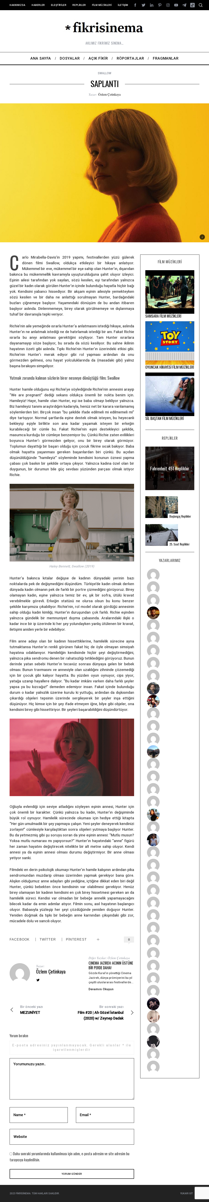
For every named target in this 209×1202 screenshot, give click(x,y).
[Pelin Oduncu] (169, 814)
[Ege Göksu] (169, 865)
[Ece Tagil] (169, 966)
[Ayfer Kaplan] (169, 701)
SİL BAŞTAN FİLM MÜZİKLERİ (164, 418)
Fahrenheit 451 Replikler (169, 468)
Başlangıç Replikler (180, 516)
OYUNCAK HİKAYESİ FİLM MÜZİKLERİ (169, 367)
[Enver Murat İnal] (169, 890)
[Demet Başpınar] (169, 739)
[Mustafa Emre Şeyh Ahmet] (169, 789)
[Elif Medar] (169, 1016)
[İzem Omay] (169, 877)
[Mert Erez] (169, 1041)
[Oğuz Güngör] (169, 1067)
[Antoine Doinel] (169, 713)
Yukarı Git (186, 1193)
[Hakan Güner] (169, 852)
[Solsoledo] (169, 915)
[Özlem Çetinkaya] (169, 638)
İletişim (123, 5)
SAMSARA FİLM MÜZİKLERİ (163, 316)
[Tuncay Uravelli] (169, 751)
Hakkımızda (18, 5)
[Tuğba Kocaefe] (169, 663)
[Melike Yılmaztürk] (169, 928)
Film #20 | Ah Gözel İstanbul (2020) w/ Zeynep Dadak (100, 1012)
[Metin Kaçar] (169, 625)
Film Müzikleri (102, 5)
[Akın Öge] (169, 726)
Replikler (79, 5)
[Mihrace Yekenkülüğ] (169, 1054)
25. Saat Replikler (179, 544)
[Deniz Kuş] (169, 612)
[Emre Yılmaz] (169, 764)
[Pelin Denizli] (169, 953)
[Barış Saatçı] (169, 978)
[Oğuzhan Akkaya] (169, 903)
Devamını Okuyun (101, 989)
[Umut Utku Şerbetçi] (169, 802)
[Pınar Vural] (169, 940)
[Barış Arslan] (169, 688)
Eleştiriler (59, 5)
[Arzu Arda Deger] (169, 650)
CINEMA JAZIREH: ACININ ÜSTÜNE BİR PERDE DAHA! (111, 965)
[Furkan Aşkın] (169, 776)
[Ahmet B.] (169, 575)
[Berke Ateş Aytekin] (169, 827)
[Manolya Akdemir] (169, 1029)
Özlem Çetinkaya (109, 94)
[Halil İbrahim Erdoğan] (169, 587)
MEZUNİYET (31, 1010)
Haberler (38, 5)
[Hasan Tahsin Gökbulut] (169, 991)
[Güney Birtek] (169, 1004)
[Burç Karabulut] (169, 676)
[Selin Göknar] (169, 840)
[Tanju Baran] (169, 600)
